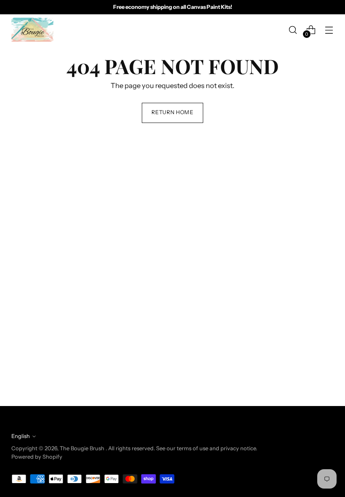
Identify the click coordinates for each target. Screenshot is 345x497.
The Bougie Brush (83, 448)
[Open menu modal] (329, 29)
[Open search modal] (293, 29)
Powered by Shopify (36, 457)
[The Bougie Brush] (32, 30)
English (20, 436)
